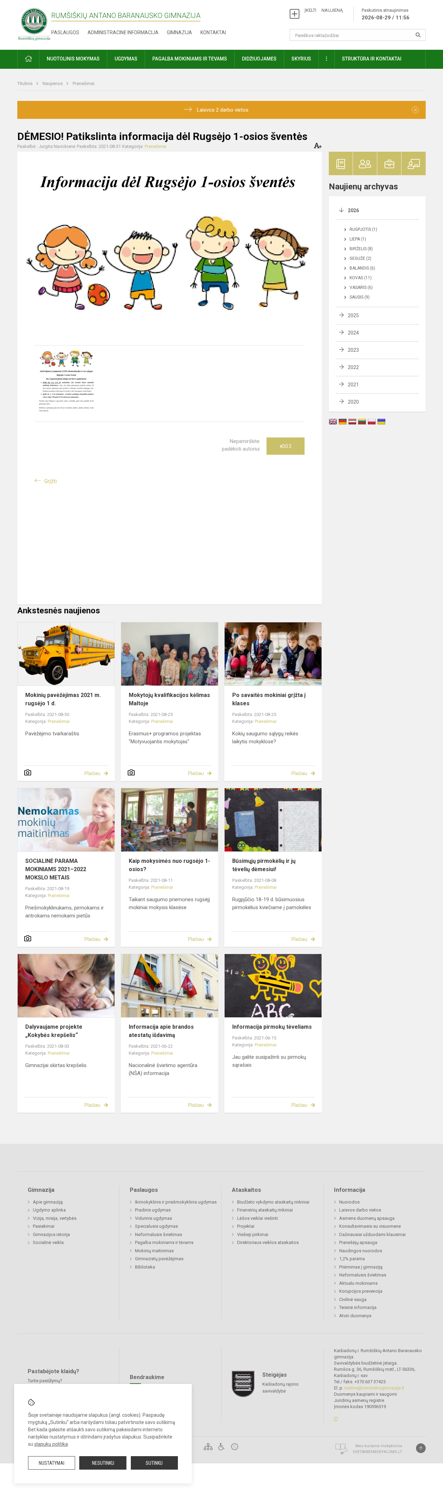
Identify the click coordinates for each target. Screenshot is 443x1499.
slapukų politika (51, 1444)
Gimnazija (179, 32)
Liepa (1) (358, 239)
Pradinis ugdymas (153, 1210)
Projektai (245, 1226)
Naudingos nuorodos (360, 1250)
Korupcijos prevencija (360, 1291)
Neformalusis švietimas (158, 1234)
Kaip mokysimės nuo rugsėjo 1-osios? (169, 865)
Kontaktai (213, 32)
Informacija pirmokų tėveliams (272, 1027)
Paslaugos (65, 32)
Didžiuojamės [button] (259, 59)
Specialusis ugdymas (156, 1226)
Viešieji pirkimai (252, 1234)
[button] (28, 59)
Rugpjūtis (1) (363, 229)
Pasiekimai (43, 1226)
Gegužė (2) (360, 258)
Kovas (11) (361, 277)
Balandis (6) (362, 268)
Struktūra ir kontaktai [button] (371, 59)
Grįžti (50, 481)
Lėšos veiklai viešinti (257, 1218)
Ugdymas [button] (126, 59)
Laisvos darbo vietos (360, 1210)
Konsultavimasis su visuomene (370, 1226)
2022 (353, 367)
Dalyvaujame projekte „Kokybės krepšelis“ (53, 1031)
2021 (353, 384)
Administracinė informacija (123, 32)
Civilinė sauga (353, 1299)
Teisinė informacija (358, 1307)
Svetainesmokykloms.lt (377, 1452)
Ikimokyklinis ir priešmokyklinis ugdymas (176, 1202)
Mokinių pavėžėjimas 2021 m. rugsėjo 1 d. (63, 699)
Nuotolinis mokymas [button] (73, 59)
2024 (353, 333)
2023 (353, 350)
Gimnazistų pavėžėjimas (159, 1258)
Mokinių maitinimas (154, 1250)
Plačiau (92, 773)
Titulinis (25, 83)
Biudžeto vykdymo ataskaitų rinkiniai (273, 1202)
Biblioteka (145, 1267)
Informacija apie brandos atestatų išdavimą (161, 1031)
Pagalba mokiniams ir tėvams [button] (189, 59)
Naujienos (53, 83)
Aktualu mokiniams (358, 1283)
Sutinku (154, 1463)
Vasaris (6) (361, 287)
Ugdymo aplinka (49, 1210)
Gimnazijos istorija (51, 1234)
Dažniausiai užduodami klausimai (372, 1234)
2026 (353, 210)
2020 (353, 402)
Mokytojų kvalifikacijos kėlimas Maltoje (169, 699)
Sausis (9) (360, 297)
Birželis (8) (361, 248)
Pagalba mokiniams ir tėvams (164, 1242)
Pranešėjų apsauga (358, 1242)
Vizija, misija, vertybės (54, 1218)
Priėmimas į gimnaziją (360, 1267)
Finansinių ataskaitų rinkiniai (265, 1210)
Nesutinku (103, 1463)
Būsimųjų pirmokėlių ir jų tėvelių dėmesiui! (264, 865)
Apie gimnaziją (48, 1202)
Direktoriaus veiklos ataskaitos (268, 1242)
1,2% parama (352, 1258)
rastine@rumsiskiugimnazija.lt (374, 1387)
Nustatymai (51, 1463)
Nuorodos (349, 1202)
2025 (353, 315)
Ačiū (285, 446)
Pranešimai (83, 83)
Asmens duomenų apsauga (367, 1218)
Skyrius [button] (301, 59)
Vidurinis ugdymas (153, 1218)
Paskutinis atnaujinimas (385, 14)
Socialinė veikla (48, 1242)
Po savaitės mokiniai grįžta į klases (269, 699)
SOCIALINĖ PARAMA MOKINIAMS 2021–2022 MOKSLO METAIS (55, 869)
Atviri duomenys (355, 1315)
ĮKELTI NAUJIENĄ (324, 10)
